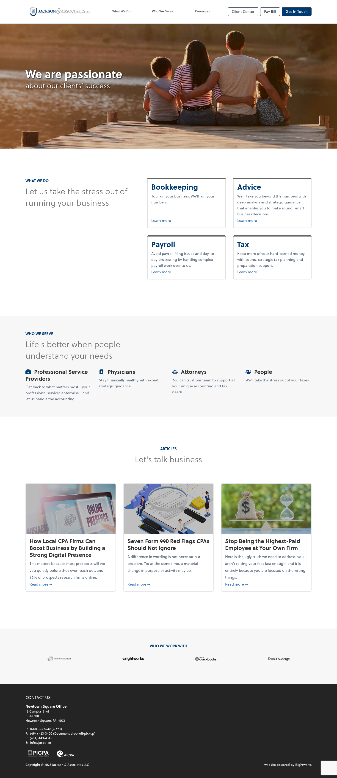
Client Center (243, 11)
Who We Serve (162, 11)
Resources (202, 11)
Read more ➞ (71, 584)
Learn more (178, 220)
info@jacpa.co (40, 742)
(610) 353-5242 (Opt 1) (46, 728)
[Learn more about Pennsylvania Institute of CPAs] (38, 753)
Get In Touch (297, 11)
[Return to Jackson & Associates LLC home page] (59, 12)
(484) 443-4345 (41, 738)
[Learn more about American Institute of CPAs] (66, 753)
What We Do (121, 11)
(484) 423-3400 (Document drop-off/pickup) (62, 733)
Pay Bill (270, 11)
